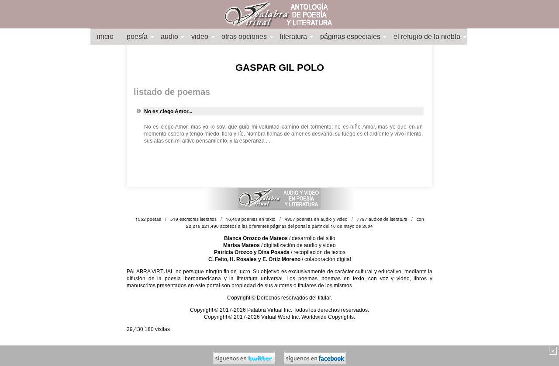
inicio (105, 36)
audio (169, 36)
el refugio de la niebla (426, 36)
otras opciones (244, 36)
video (199, 36)
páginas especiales (350, 36)
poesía (137, 36)
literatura (293, 36)
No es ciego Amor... (168, 111)
